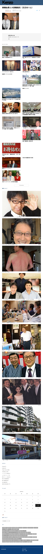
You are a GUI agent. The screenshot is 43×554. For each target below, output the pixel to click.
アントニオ (25, 527)
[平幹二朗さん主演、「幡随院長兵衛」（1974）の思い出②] (11, 143)
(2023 (3, 527)
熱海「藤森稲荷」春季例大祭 (28, 141)
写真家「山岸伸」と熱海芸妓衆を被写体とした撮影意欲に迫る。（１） (14, 530)
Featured (3, 466)
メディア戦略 (5, 529)
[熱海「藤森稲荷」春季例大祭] (32, 130)
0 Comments (21, 185)
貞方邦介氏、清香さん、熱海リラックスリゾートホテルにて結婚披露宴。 (14, 405)
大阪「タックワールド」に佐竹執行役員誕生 (10, 181)
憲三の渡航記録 (4, 480)
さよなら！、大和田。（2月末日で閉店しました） (10, 322)
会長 (15, 529)
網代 (31, 540)
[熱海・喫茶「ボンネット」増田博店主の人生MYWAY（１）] (32, 46)
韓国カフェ (25, 541)
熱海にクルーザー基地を (6, 350)
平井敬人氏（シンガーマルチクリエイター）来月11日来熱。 (12, 217)
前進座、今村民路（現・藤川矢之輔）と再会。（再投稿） (11, 377)
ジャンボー (36, 527)
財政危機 (4, 541)
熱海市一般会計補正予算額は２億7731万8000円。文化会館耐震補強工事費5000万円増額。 (32, 114)
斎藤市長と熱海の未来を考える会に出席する (10, 113)
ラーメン (9, 529)
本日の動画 (4, 482)
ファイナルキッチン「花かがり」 (8, 71)
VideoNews (4, 471)
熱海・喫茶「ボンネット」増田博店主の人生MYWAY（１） (31, 58)
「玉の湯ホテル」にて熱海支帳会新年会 (30, 127)
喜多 (22, 532)
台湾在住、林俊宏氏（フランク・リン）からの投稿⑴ (11, 532)
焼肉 (16, 535)
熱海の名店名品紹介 (23, 535)
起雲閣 (8, 541)
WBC (16, 527)
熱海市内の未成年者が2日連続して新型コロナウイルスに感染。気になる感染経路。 (11, 128)
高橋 (28, 541)
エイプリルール (30, 527)
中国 (12, 529)
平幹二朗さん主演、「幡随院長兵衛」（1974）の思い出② (11, 155)
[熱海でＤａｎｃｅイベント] (11, 157)
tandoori (10, 527)
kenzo (6, 527)
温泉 (13, 535)
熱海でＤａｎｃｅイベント (7, 168)
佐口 (18, 529)
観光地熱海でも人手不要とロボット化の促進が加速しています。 (11, 100)
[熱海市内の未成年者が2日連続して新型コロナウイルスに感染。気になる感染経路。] (11, 117)
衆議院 (34, 540)
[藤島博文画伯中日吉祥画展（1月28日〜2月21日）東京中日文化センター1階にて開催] (32, 74)
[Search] (39, 2)
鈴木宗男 (17, 541)
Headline (3, 468)
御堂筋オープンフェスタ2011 (7, 74)
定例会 (29, 532)
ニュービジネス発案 (5, 473)
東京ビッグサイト (5, 535)
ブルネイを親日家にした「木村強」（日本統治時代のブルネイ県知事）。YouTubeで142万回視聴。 (18, 299)
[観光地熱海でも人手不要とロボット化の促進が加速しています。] (11, 88)
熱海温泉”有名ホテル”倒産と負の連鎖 (8, 432)
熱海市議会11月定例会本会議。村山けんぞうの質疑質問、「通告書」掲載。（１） (16, 540)
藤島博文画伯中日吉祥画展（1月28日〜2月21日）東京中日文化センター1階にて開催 (32, 85)
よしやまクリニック (5, 475)
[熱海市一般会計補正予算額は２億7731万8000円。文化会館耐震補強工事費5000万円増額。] (32, 102)
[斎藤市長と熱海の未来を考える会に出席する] (11, 102)
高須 (31, 541)
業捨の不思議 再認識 (5, 271)
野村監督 (11, 541)
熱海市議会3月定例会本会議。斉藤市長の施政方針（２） (12, 538)
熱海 (18, 535)
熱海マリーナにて (26, 88)
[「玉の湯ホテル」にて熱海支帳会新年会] (32, 117)
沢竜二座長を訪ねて (26, 71)
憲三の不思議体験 (5, 478)
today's (13, 527)
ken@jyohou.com (11, 35)
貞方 (37, 540)
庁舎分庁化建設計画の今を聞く (28, 157)
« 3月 (3, 514)
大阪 (24, 532)
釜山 (14, 541)
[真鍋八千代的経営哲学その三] (11, 46)
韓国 (21, 541)
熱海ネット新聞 (24, 550)
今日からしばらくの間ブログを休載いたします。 (10, 244)
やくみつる (20, 527)
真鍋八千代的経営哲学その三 (7, 57)
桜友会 (10, 535)
